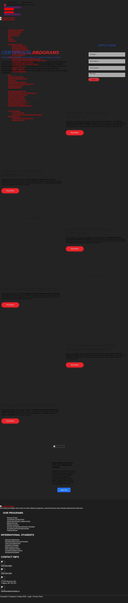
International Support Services (13, 550)
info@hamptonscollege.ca (10, 591)
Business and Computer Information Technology (21, 526)
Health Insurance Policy (12, 547)
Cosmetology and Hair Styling (15, 519)
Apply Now (64, 490)
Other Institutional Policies (12, 548)
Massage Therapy (12, 517)
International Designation (12, 552)
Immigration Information (12, 545)
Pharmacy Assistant (13, 525)
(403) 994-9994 (6, 566)
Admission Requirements (12, 539)
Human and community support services (18, 521)
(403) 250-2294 (6, 573)
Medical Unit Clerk (12, 523)
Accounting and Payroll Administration (18, 528)
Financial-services (12, 530)
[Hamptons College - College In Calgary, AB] (7, 18)
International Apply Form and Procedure (16, 541)
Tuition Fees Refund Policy (13, 543)
